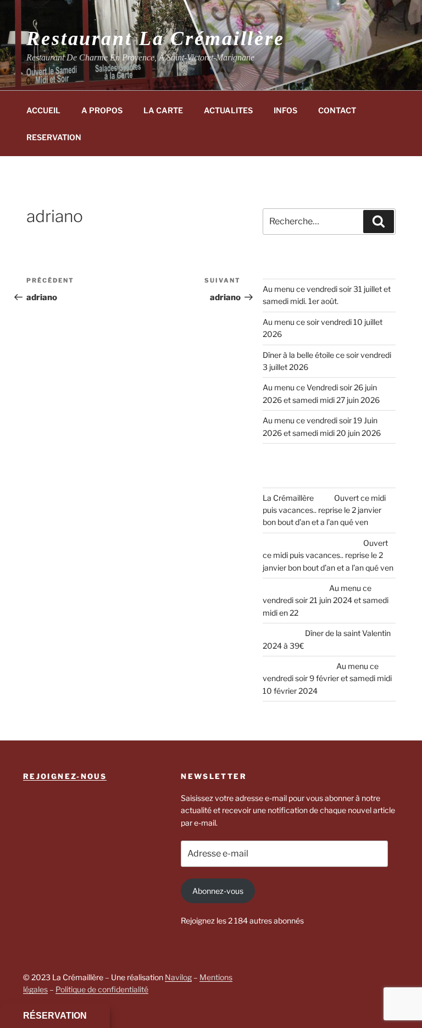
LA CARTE (163, 110)
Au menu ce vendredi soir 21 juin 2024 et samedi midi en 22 (325, 600)
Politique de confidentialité (101, 989)
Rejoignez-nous (65, 776)
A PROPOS (102, 110)
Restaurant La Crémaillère (155, 38)
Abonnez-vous (217, 891)
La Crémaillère (288, 497)
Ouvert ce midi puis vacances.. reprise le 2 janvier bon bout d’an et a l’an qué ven (324, 510)
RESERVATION (53, 137)
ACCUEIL (43, 110)
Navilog (178, 977)
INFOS (285, 110)
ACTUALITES (228, 110)
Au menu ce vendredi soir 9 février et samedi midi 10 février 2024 (327, 678)
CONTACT (337, 110)
